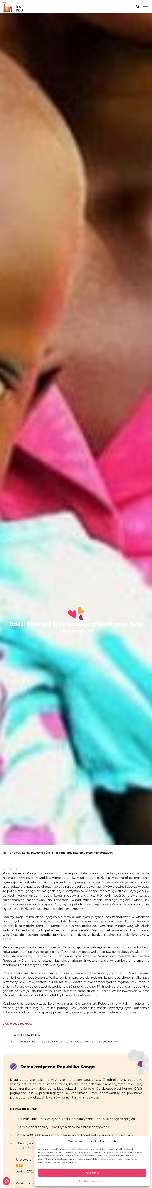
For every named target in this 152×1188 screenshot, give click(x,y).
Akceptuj (92, 1172)
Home (7, 852)
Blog (17, 852)
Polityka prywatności (90, 1181)
